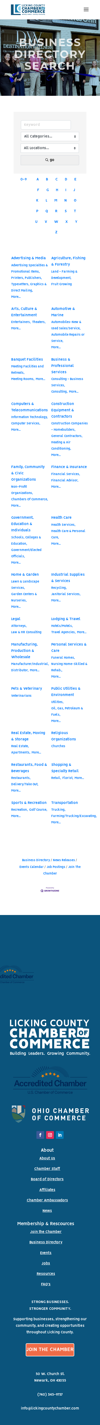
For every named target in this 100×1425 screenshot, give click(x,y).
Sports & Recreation (29, 803)
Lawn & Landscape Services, (25, 585)
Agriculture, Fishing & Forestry (68, 261)
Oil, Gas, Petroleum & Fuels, (67, 711)
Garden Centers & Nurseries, (24, 597)
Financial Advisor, (64, 480)
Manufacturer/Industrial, (30, 664)
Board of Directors (47, 1179)
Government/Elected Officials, (26, 553)
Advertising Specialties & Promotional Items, (29, 268)
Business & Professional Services (62, 366)
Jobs (46, 1263)
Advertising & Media (28, 258)
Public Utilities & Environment (66, 692)
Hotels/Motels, (62, 626)
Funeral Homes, (63, 657)
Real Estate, (20, 746)
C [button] (56, 179)
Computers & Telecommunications (29, 407)
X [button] (66, 222)
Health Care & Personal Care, (68, 534)
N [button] (65, 200)
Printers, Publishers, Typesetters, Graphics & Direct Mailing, (29, 284)
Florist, (67, 778)
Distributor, (20, 670)
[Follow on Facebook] (40, 1135)
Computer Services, (25, 423)
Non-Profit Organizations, (22, 490)
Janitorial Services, (66, 594)
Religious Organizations (63, 736)
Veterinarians (21, 695)
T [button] (75, 211)
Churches (58, 746)
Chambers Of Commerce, (29, 499)
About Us (47, 1158)
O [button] (75, 200)
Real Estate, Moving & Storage (28, 736)
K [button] (37, 200)
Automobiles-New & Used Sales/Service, (66, 325)
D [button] (66, 179)
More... (16, 297)
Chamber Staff (47, 1169)
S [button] (66, 211)
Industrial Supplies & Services (68, 578)
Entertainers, (21, 322)
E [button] (75, 179)
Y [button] (76, 222)
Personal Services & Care (69, 648)
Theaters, (39, 322)
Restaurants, (21, 778)
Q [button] (46, 211)
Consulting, (59, 391)
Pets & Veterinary (26, 689)
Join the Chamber (46, 1232)
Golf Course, (38, 809)
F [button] (38, 190)
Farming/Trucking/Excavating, (74, 816)
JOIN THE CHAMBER (50, 1349)
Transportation (64, 803)
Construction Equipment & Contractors (62, 410)
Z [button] (56, 232)
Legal (15, 619)
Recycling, (59, 588)
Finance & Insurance (69, 467)
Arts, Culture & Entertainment (24, 312)
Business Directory (36, 860)
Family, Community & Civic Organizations (28, 473)
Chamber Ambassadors (47, 1200)
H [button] (57, 190)
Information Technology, (29, 417)
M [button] (55, 200)
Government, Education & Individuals (22, 524)
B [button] (47, 179)
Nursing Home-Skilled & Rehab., (69, 667)
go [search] (52, 160)
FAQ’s (45, 1284)
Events (45, 1253)
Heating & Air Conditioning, (61, 445)
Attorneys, (19, 626)
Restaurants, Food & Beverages (29, 768)
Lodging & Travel (65, 619)
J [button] (74, 190)
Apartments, (20, 752)
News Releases (64, 860)
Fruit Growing (61, 284)
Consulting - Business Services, (67, 382)
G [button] (47, 190)
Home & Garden (25, 575)
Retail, (56, 778)
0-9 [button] (23, 179)
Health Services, (63, 524)
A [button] (37, 179)
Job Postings (56, 867)
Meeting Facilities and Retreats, (27, 369)
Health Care (61, 518)
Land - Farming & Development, (64, 275)
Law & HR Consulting (26, 632)
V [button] (46, 222)
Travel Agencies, (63, 632)
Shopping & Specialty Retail (65, 768)
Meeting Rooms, (22, 379)
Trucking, (58, 809)
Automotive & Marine (63, 312)
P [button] (37, 211)
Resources (46, 1274)
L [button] (46, 200)
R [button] (56, 211)
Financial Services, (65, 474)
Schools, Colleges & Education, (26, 540)
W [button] (56, 222)
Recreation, (19, 809)
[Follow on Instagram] (50, 1135)
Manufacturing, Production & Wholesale (24, 651)
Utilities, (57, 702)
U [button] (36, 222)
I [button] (65, 190)
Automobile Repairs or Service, (68, 338)
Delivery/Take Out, (24, 784)
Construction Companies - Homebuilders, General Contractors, (69, 430)
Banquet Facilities (27, 360)
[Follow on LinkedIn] (60, 1135)
